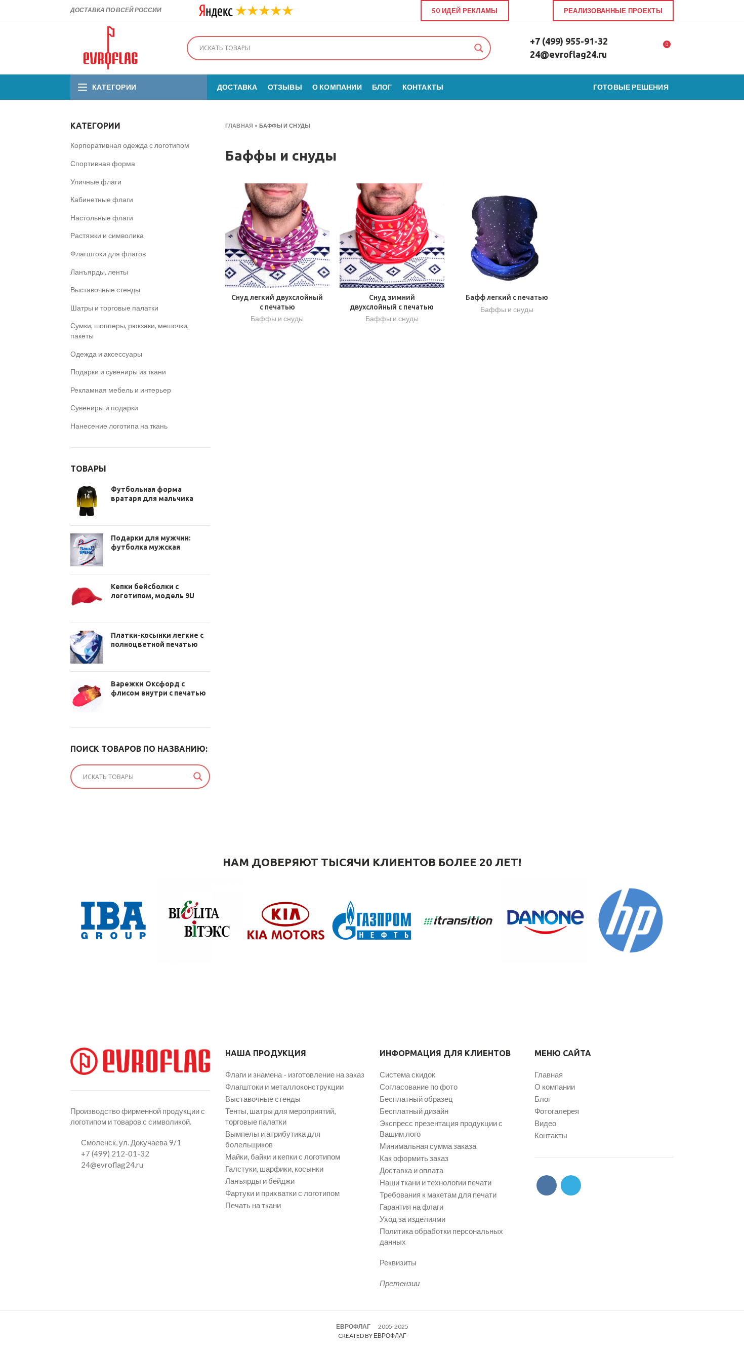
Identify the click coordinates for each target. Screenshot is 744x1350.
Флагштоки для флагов (108, 253)
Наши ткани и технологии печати (435, 1182)
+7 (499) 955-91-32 (569, 41)
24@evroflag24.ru (568, 54)
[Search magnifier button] (479, 48)
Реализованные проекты (613, 11)
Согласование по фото (419, 1086)
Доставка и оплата (411, 1170)
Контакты (550, 1135)
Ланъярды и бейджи (260, 1180)
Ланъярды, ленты (99, 271)
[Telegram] (537, 10)
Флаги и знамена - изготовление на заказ (294, 1074)
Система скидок (407, 1074)
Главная (239, 125)
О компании (554, 1086)
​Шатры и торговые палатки (114, 307)
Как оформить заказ (414, 1158)
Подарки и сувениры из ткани (118, 371)
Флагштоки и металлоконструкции (284, 1086)
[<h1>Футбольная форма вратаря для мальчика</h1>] (86, 501)
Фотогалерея (556, 1110)
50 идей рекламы (465, 11)
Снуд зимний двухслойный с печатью (392, 302)
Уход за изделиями (412, 1218)
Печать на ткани (253, 1205)
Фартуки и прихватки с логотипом (282, 1193)
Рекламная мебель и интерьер (120, 389)
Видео (545, 1123)
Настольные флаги (101, 217)
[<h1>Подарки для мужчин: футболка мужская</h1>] (86, 549)
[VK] (525, 10)
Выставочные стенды (105, 289)
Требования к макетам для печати (438, 1194)
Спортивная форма (102, 163)
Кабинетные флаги (101, 199)
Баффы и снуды (277, 318)
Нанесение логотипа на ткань (119, 425)
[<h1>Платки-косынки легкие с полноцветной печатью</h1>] (86, 647)
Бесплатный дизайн (414, 1110)
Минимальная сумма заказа (428, 1145)
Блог (542, 1098)
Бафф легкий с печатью (507, 297)
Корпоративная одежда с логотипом (129, 145)
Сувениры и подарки (104, 407)
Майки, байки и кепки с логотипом (282, 1156)
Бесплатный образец (416, 1098)
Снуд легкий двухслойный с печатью (277, 302)
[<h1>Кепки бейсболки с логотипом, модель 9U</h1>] (86, 598)
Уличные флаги (95, 181)
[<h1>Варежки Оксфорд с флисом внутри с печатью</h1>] (86, 695)
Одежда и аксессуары (106, 354)
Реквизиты (398, 1262)
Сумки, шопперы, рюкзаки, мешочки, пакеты (129, 330)
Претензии (400, 1283)
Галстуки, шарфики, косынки (274, 1168)
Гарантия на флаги (411, 1206)
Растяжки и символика (107, 235)
